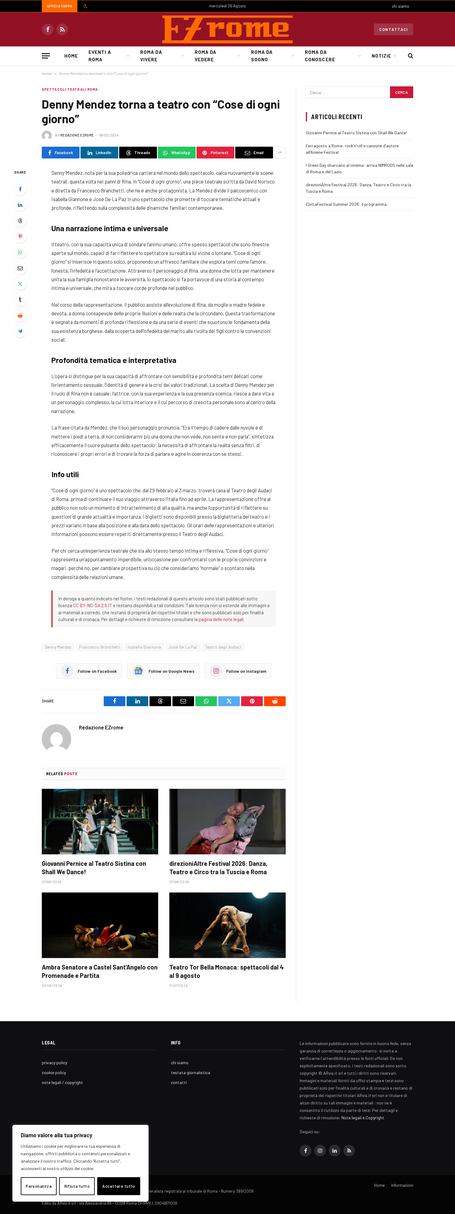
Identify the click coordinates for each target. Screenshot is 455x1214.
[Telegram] (20, 331)
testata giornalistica (190, 1072)
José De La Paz (183, 647)
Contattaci (393, 29)
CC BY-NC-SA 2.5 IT (92, 605)
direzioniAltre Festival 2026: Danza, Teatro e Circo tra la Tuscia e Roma (218, 867)
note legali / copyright (62, 1082)
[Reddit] (20, 315)
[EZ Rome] (227, 29)
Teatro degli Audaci (223, 647)
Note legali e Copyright (362, 1117)
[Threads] (20, 220)
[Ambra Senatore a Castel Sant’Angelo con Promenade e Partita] (100, 925)
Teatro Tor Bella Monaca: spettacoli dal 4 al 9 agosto (226, 971)
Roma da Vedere (205, 55)
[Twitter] (20, 284)
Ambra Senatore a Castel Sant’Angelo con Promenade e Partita (100, 971)
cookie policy (54, 1072)
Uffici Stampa (59, 6)
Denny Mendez (58, 647)
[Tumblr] (20, 299)
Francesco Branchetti (99, 647)
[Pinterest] (20, 236)
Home (71, 55)
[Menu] (46, 56)
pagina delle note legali (221, 619)
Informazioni (402, 1185)
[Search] (410, 56)
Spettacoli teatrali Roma (70, 89)
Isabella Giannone (144, 647)
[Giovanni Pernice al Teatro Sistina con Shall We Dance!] (100, 821)
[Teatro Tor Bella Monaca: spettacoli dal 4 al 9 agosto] (227, 925)
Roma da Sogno (262, 55)
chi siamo (400, 6)
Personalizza (39, 1186)
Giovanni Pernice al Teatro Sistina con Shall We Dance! (94, 867)
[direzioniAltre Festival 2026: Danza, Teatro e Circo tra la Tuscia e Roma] (227, 821)
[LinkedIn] (20, 205)
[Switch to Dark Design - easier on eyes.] (85, 6)
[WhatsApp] (20, 252)
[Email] (20, 268)
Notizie (381, 55)
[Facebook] (20, 189)
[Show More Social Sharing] (280, 152)
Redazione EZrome (77, 135)
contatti (179, 1082)
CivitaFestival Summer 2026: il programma (346, 204)
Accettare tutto (118, 1186)
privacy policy (54, 1062)
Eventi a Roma (100, 55)
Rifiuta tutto (77, 1186)
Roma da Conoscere (320, 55)
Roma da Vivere (151, 55)
